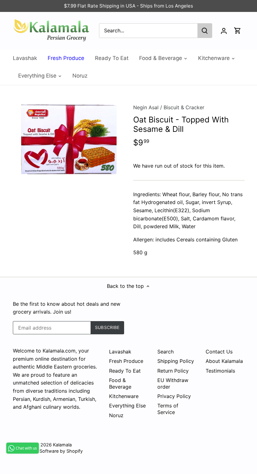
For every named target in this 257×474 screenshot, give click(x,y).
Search (165, 351)
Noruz (116, 415)
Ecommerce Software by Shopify (48, 451)
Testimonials (220, 371)
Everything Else (127, 405)
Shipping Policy (175, 361)
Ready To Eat (125, 371)
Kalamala (62, 444)
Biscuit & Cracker (184, 107)
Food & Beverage (120, 383)
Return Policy (173, 371)
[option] (67, 138)
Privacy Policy (174, 396)
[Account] (224, 30)
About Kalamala (224, 361)
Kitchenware (124, 396)
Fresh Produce (126, 361)
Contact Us (219, 351)
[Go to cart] (237, 30)
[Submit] (204, 31)
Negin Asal (146, 107)
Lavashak (120, 351)
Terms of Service (167, 408)
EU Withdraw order (172, 383)
